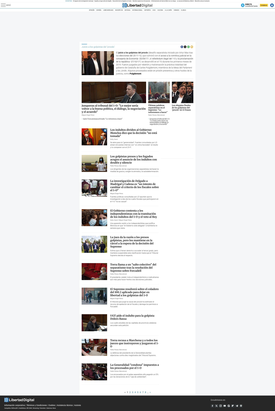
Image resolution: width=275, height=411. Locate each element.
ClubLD (183, 10)
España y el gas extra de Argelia (103, 1)
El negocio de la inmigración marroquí (83, 1)
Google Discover (228, 405)
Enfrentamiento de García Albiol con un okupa (163, 1)
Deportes (147, 10)
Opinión (91, 10)
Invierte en (119, 10)
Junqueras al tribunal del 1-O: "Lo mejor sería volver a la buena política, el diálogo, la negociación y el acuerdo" (160, 121)
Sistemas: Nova (51, 408)
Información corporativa (14, 405)
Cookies (51, 405)
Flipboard (232, 405)
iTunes (241, 405)
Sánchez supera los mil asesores (141, 1)
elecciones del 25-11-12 (130, 55)
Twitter (216, 405)
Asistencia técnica (65, 405)
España (98, 10)
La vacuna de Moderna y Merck (185, 1)
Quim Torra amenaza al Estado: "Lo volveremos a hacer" (102, 119)
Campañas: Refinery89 (11, 408)
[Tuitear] (185, 47)
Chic (154, 10)
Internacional (137, 10)
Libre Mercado (108, 10)
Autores (77, 405)
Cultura (160, 10)
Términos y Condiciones (37, 405)
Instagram (220, 405)
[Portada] (137, 5)
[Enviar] (188, 47)
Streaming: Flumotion (39, 408)
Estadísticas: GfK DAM (25, 408)
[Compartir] (182, 47)
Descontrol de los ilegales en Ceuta (121, 1)
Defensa (127, 10)
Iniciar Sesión (272, 5)
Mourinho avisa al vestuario (202, 1)
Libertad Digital (107, 400)
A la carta (168, 10)
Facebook (212, 405)
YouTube (224, 405)
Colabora (263, 5)
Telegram (236, 405)
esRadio (176, 10)
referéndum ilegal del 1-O (164, 58)
